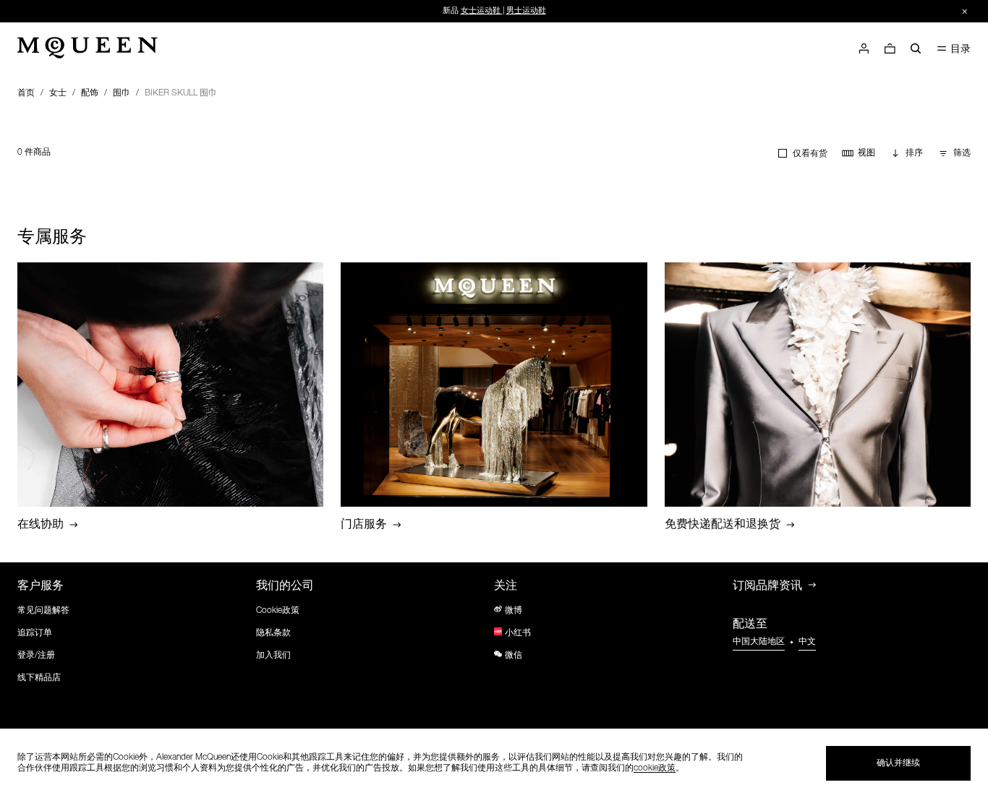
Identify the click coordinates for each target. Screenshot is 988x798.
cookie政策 (655, 768)
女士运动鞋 (481, 11)
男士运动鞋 (526, 11)
